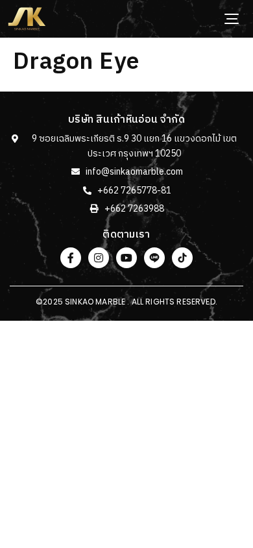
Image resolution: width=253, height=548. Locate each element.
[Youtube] (126, 257)
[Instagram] (98, 257)
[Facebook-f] (70, 257)
